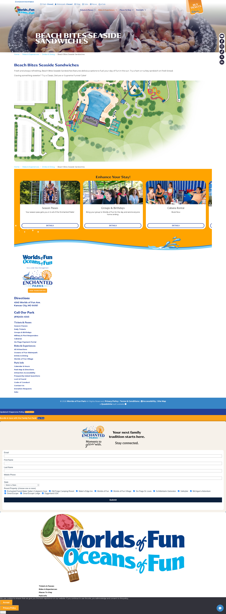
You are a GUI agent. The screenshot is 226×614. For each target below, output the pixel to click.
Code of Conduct (22, 382)
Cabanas (18, 339)
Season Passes (21, 326)
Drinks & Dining (21, 356)
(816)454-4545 (21, 317)
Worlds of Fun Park (76, 401)
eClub (102, 4)
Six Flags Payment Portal (25, 342)
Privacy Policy (111, 401)
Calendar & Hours (22, 366)
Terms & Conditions (129, 401)
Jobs (86, 4)
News (94, 4)
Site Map (161, 401)
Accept (6, 602)
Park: (47, 4)
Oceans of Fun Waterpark (25, 353)
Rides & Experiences (106, 10)
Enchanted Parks (25, 2)
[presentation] (16, 203)
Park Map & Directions (24, 370)
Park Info (140, 10)
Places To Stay (125, 10)
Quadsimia (106, 404)
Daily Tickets (20, 329)
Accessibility (149, 401)
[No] (3, 612)
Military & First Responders (26, 336)
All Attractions (20, 349)
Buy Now (41, 418)
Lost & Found (20, 379)
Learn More (29, 412)
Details (50, 225)
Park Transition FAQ (38, 290)
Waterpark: (64, 4)
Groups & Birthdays (22, 332)
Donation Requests (23, 389)
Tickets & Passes (86, 10)
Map (78, 4)
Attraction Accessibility (24, 373)
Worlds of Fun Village (23, 359)
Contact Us (19, 386)
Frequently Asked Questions (27, 376)
